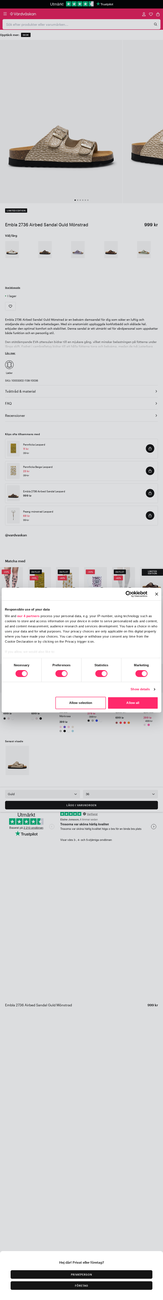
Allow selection (80, 703)
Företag (81, 1285)
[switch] (61, 674)
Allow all (132, 703)
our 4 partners (28, 616)
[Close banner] (156, 593)
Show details (140, 689)
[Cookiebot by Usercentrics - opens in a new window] (128, 594)
